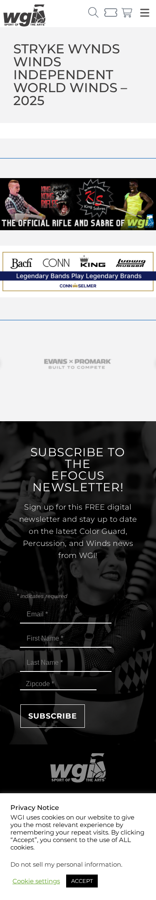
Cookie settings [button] (36, 881)
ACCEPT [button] (82, 880)
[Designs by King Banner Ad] (78, 228)
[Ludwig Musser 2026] (78, 295)
